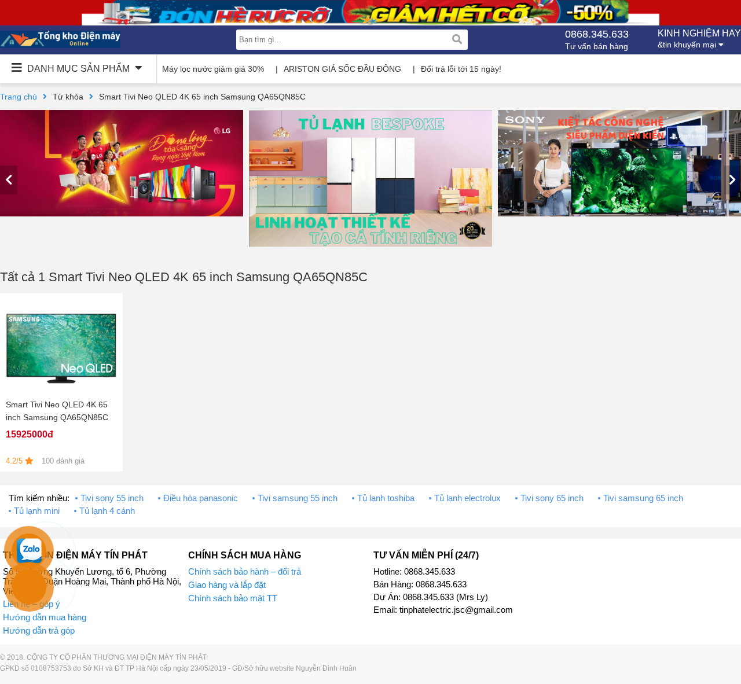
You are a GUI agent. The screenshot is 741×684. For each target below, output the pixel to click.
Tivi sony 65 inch (552, 498)
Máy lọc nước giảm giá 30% (213, 68)
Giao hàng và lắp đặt (227, 585)
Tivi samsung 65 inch (643, 498)
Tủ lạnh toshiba (385, 498)
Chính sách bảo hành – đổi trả (244, 571)
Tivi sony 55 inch (112, 498)
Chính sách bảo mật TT (232, 598)
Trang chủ (18, 96)
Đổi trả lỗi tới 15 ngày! (461, 68)
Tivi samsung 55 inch (298, 498)
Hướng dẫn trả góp (39, 630)
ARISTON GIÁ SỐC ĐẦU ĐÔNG (342, 68)
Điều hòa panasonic (200, 498)
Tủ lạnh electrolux (467, 498)
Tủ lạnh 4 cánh (107, 511)
